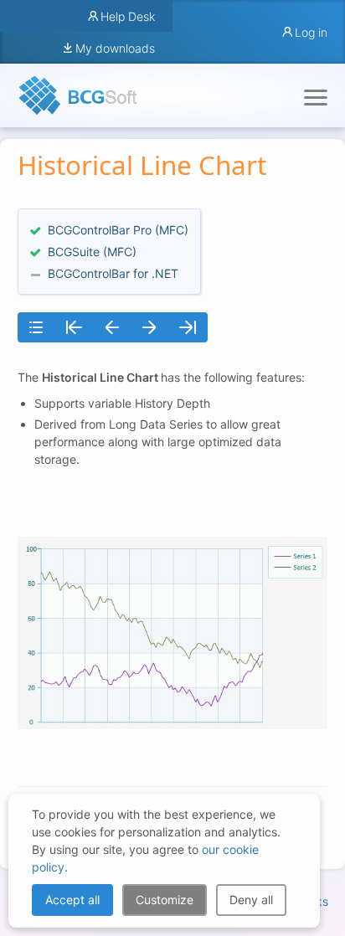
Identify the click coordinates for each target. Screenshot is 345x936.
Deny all (251, 899)
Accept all (72, 899)
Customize (164, 899)
